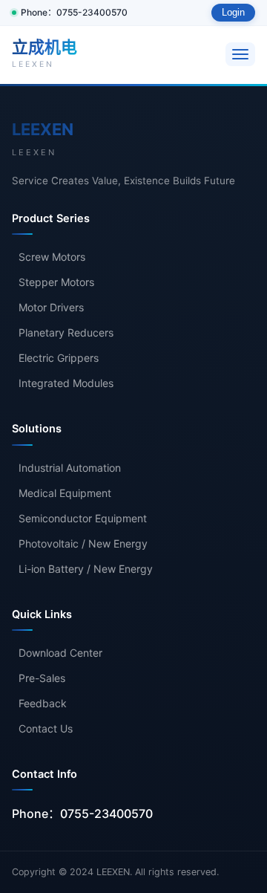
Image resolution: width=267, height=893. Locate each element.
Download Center (60, 652)
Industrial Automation (70, 467)
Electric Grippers (59, 357)
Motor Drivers (51, 307)
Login (233, 12)
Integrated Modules (66, 383)
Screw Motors (52, 256)
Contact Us (46, 728)
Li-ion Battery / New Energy (86, 568)
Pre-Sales (42, 678)
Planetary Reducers (66, 332)
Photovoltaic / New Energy (83, 543)
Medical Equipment (65, 493)
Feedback (43, 703)
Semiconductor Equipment (83, 518)
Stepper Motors (56, 282)
